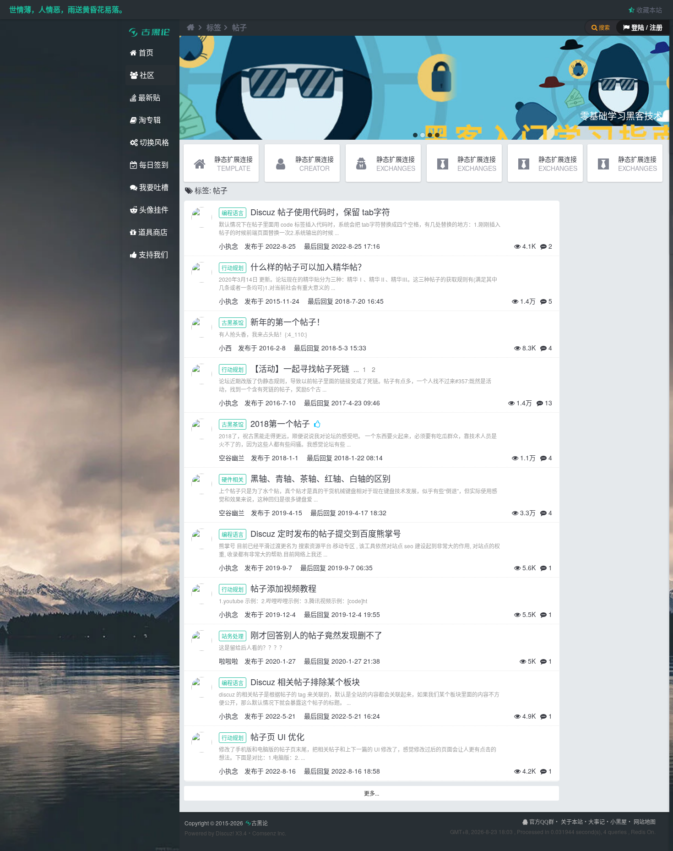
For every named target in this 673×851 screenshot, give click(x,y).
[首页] (189, 27)
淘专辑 (149, 120)
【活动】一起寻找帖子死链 (301, 368)
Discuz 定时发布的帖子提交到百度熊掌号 (326, 533)
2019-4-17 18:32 (362, 512)
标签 (213, 27)
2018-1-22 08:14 (358, 457)
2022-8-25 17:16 (355, 246)
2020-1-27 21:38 (355, 661)
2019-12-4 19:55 (355, 614)
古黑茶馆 (233, 323)
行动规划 (233, 268)
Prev (191, 88)
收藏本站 (648, 9)
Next (661, 88)
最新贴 (148, 97)
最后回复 (317, 246)
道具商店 (152, 232)
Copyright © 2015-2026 (226, 823)
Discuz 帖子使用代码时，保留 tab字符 (321, 212)
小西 (225, 347)
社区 (146, 75)
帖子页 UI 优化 (278, 736)
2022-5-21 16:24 (355, 715)
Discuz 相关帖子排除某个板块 (306, 681)
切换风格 (153, 142)
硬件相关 (233, 479)
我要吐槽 (152, 187)
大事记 (596, 821)
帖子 (239, 27)
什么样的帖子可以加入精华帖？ (309, 267)
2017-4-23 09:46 (355, 402)
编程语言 (233, 213)
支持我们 (152, 254)
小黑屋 (618, 821)
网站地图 (645, 821)
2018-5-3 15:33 (343, 347)
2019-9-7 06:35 (350, 567)
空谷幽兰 (231, 457)
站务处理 (233, 636)
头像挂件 (152, 209)
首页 (145, 52)
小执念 (228, 246)
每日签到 (152, 164)
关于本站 (572, 821)
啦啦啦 (228, 661)
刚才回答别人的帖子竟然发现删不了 (317, 635)
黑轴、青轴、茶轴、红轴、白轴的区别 (321, 478)
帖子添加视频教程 (284, 588)
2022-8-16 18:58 (355, 770)
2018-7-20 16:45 (359, 300)
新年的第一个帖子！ (288, 321)
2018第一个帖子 (281, 423)
